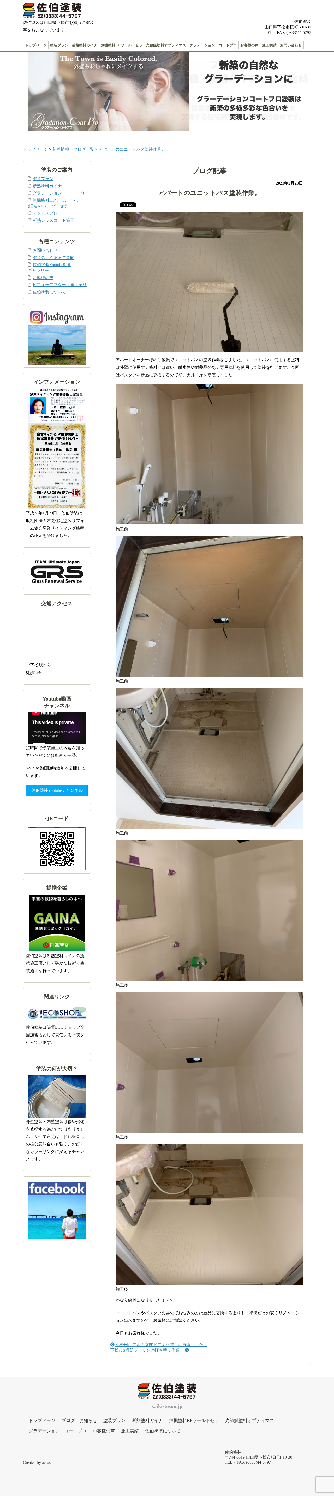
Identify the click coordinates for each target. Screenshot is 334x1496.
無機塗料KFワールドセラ (121, 45)
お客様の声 (249, 45)
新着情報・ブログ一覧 (73, 149)
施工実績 (269, 45)
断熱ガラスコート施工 (53, 220)
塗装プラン (59, 45)
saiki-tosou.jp (167, 1406)
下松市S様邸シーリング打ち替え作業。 (147, 1350)
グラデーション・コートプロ (213, 45)
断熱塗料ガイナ (84, 45)
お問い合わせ (291, 45)
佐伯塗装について (49, 292)
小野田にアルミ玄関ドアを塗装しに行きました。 (161, 1344)
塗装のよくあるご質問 (53, 257)
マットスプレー (47, 213)
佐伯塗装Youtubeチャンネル (57, 790)
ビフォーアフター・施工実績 (60, 285)
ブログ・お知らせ (79, 1420)
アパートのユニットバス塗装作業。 (132, 149)
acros (46, 1462)
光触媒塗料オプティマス (166, 45)
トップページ (36, 45)
